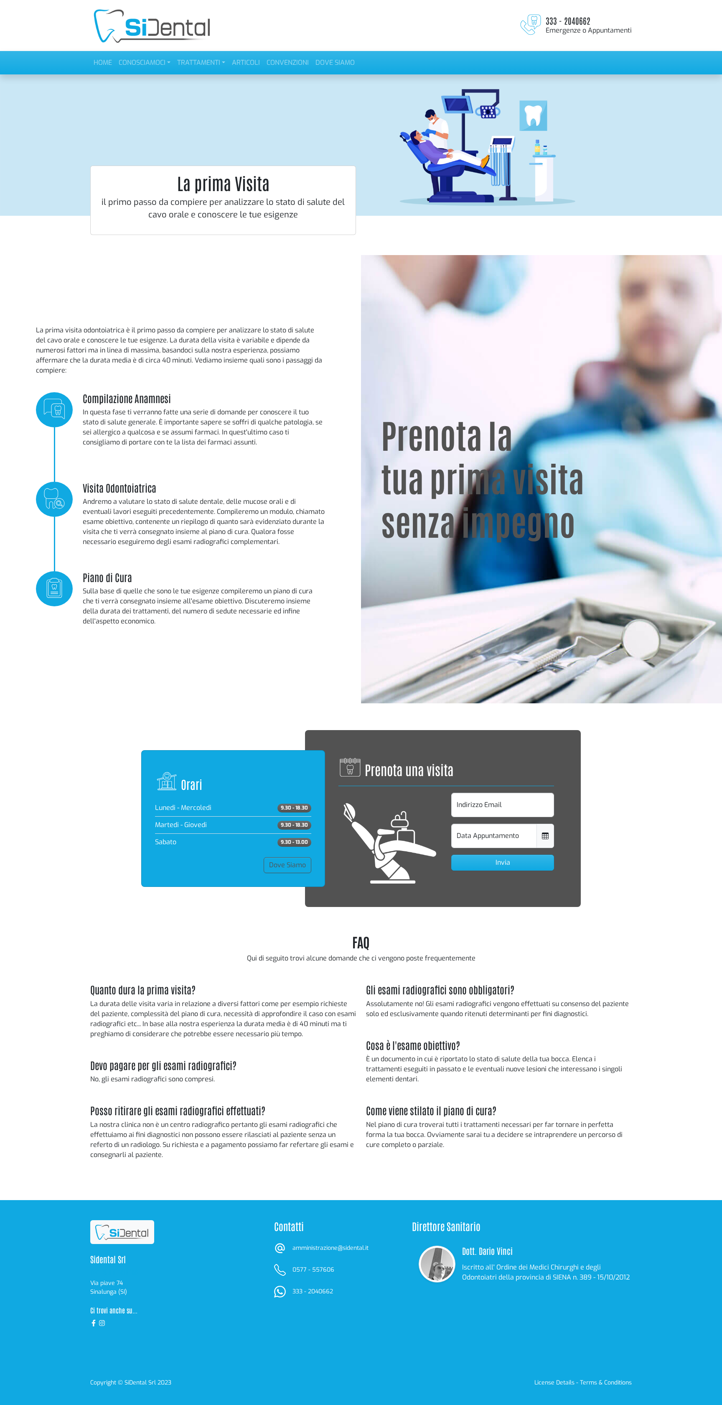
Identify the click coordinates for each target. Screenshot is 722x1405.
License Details (554, 1383)
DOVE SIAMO (335, 62)
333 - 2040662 (312, 1291)
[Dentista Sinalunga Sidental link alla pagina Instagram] (102, 1322)
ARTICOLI (246, 62)
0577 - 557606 (313, 1270)
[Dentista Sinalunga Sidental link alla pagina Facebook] (94, 1322)
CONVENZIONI (288, 62)
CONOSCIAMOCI (142, 62)
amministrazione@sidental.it (330, 1248)
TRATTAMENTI (198, 62)
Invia (503, 862)
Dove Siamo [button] (287, 865)
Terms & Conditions (606, 1383)
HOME (103, 62)
